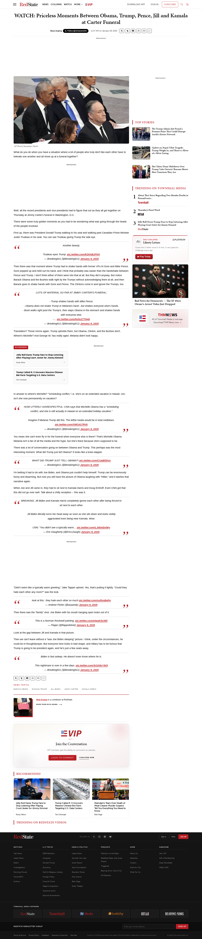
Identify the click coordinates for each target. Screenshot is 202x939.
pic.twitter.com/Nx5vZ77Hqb (73, 319)
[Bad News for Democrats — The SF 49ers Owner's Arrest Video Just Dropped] (160, 281)
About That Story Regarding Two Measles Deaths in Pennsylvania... (163, 197)
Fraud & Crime (49, 881)
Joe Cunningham (79, 867)
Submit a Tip (135, 867)
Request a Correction (60, 935)
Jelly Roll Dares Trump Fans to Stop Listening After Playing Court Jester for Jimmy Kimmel (32, 806)
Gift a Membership (167, 858)
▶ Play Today (144, 256)
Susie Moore (77, 863)
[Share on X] (122, 31)
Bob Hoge (98, 815)
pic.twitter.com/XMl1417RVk (71, 424)
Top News (18, 853)
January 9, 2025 (89, 258)
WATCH (68, 4)
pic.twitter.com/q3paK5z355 (91, 620)
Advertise (134, 858)
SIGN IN (154, 4)
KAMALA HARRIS (89, 689)
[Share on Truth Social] (127, 31)
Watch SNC (164, 867)
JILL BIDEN (56, 689)
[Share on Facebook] (133, 31)
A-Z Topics (48, 847)
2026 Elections (49, 853)
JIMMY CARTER (71, 689)
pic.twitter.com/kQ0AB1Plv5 (83, 254)
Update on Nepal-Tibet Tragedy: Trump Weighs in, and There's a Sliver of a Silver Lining (170, 150)
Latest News (18, 858)
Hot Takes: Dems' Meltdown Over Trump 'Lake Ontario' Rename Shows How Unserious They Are (170, 169)
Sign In (163, 837)
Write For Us (135, 872)
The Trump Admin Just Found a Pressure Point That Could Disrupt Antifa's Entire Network (169, 131)
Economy (46, 867)
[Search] (181, 4)
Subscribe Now (86, 757)
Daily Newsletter (165, 863)
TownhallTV (18, 877)
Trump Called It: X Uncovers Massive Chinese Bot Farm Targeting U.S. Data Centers (69, 806)
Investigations (19, 867)
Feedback (45, 935)
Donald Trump (49, 863)
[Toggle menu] (14, 4)
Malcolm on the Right (110, 853)
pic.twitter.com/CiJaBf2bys (95, 460)
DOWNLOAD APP (136, 4)
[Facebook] (105, 837)
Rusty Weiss (21, 815)
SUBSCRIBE (170, 4)
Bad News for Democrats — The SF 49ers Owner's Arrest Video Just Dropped (158, 302)
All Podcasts (106, 875)
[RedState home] (23, 837)
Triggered (105, 866)
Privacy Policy (34, 935)
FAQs (173, 837)
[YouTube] (110, 837)
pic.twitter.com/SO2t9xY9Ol (92, 665)
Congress (47, 858)
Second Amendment (51, 895)
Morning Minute (20, 872)
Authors (17, 881)
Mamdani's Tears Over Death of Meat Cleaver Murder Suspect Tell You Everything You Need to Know (110, 807)
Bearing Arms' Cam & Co (111, 871)
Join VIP (183, 837)
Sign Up (182, 926)
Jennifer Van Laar (79, 858)
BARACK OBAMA (21, 689)
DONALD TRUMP (39, 689)
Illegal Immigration (50, 886)
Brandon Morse (78, 872)
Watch (16, 863)
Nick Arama (56, 31)
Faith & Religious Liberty (53, 872)
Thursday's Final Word (149, 210)
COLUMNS (56, 4)
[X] (94, 837)
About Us (134, 853)
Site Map (73, 935)
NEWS (45, 4)
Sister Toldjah (77, 886)
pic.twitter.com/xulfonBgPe (95, 600)
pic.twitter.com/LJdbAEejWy (93, 527)
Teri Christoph (60, 815)
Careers (133, 863)
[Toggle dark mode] (187, 4)
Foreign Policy (48, 877)
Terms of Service (20, 935)
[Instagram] (99, 837)
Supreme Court (49, 891)
